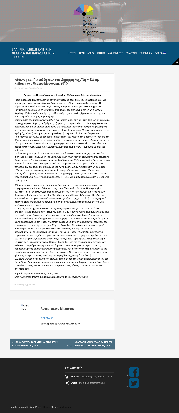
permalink (31, 285)
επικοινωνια (145, 53)
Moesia (54, 407)
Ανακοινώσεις (115, 53)
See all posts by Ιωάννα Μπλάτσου (59, 323)
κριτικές (101, 53)
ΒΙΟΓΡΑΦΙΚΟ (47, 318)
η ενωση (72, 53)
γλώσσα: (159, 53)
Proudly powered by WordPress (25, 407)
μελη (82, 53)
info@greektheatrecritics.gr (92, 383)
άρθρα (90, 53)
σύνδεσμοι (131, 53)
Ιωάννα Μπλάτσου (34, 88)
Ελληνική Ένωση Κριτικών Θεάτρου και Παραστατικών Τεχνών (33, 53)
